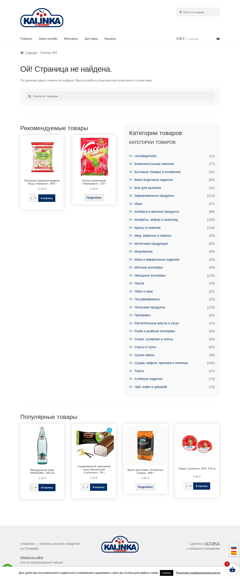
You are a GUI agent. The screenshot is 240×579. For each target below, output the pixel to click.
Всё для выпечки (147, 188)
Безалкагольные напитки (154, 164)
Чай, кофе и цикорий (150, 387)
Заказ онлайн (48, 38)
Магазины (71, 38)
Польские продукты (149, 307)
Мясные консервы (148, 267)
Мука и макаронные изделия (156, 259)
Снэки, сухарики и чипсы (153, 339)
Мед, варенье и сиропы (152, 235)
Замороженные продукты (154, 196)
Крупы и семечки (147, 228)
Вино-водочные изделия (153, 180)
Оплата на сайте (31, 557)
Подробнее (94, 197)
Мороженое (143, 251)
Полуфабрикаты (147, 299)
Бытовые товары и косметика (157, 172)
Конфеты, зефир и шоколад (156, 220)
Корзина (110, 38)
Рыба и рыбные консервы (154, 331)
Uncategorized (145, 156)
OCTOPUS (212, 543)
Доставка (91, 38)
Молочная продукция (151, 243)
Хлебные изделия (148, 379)
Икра (138, 204)
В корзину (47, 198)
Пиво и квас (143, 291)
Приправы (142, 315)
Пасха (139, 283)
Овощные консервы (150, 275)
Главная (26, 38)
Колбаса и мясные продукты (156, 211)
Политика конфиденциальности (198, 572)
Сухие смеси (144, 355)
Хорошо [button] (166, 573)
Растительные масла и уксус (156, 323)
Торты (139, 371)
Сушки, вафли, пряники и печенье (161, 363)
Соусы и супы (145, 347)
